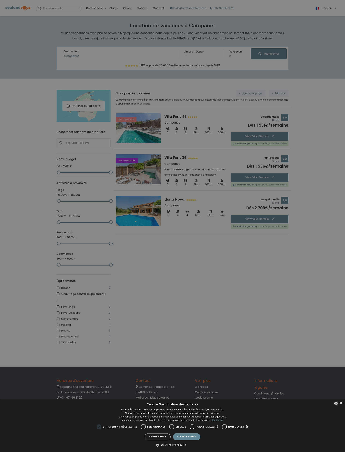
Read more (218, 420)
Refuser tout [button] (157, 436)
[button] (172, 445)
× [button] (341, 403)
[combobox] (336, 403)
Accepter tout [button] (186, 436)
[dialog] (172, 425)
